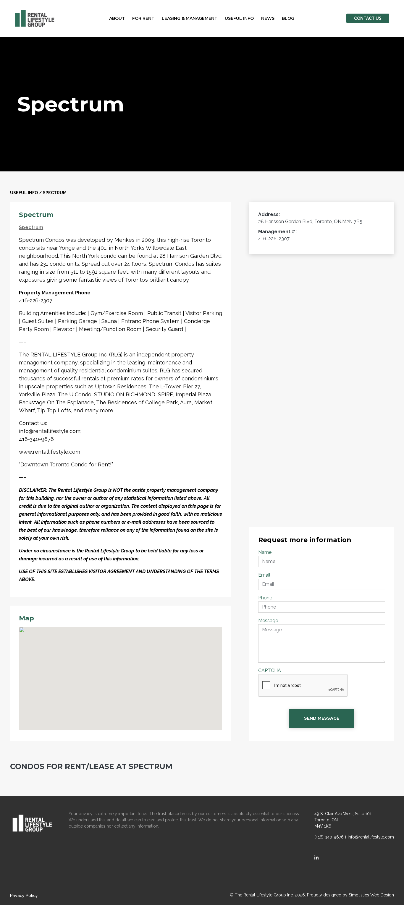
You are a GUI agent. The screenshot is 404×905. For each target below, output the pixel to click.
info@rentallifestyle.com (371, 837)
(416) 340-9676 (329, 837)
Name (265, 552)
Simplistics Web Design (371, 895)
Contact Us (368, 18)
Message (268, 620)
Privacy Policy (24, 895)
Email (264, 575)
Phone (265, 598)
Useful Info (239, 18)
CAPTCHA (269, 670)
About (117, 18)
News (267, 18)
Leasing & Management (189, 18)
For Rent (143, 18)
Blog (288, 18)
